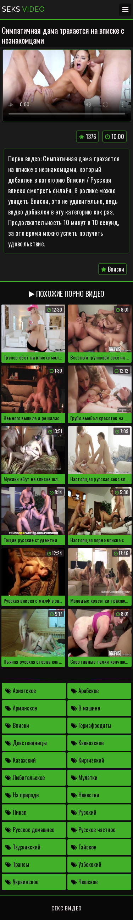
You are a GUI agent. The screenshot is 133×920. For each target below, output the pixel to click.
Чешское (87, 881)
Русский (86, 812)
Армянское (24, 708)
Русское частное (96, 829)
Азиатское (23, 690)
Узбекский (89, 864)
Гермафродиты (94, 725)
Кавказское (90, 742)
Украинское (24, 881)
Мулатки (87, 777)
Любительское (28, 777)
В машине (88, 708)
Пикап (19, 812)
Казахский (23, 760)
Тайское (86, 847)
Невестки (88, 795)
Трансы (20, 864)
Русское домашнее (32, 829)
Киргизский (90, 760)
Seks (23, 9)
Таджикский (25, 847)
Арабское (88, 690)
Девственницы (29, 742)
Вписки (115, 269)
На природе (25, 795)
